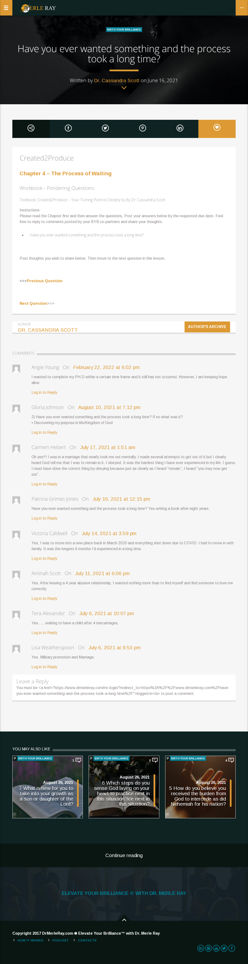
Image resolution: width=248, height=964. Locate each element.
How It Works (30, 940)
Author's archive (207, 327)
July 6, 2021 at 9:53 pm (114, 647)
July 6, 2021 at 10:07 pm (106, 613)
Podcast (60, 940)
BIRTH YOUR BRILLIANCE (124, 29)
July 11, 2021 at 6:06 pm (102, 573)
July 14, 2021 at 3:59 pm (109, 533)
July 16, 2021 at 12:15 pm (121, 499)
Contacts (87, 940)
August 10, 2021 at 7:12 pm (109, 407)
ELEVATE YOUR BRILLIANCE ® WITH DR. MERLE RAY (124, 893)
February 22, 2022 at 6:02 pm (106, 367)
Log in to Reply (44, 392)
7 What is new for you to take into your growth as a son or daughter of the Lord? (46, 796)
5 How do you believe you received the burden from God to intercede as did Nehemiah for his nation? (197, 796)
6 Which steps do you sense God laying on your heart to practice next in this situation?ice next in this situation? (122, 793)
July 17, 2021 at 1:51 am (107, 447)
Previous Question (44, 281)
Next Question (33, 303)
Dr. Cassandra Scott (117, 80)
